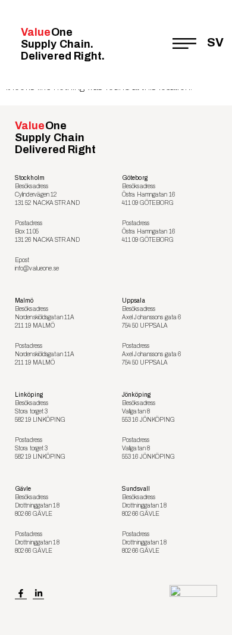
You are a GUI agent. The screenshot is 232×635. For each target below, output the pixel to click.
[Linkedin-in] (39, 594)
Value (63, 44)
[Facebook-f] (21, 594)
